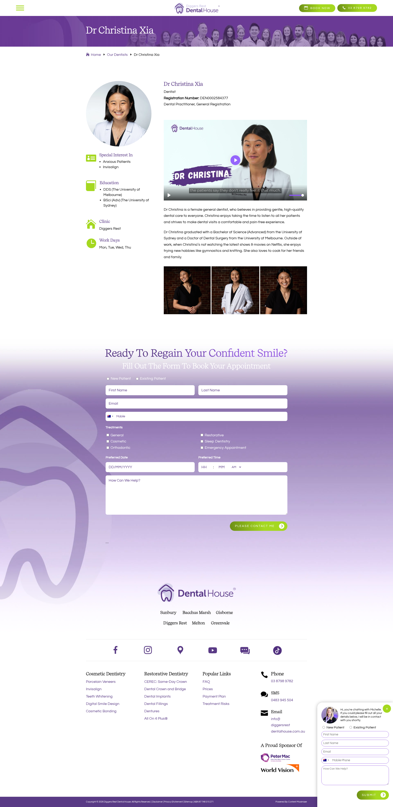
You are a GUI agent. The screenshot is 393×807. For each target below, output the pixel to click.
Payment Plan (214, 696)
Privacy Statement (173, 802)
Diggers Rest (175, 622)
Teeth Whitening (99, 696)
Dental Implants (157, 696)
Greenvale (220, 622)
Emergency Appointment (225, 448)
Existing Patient (153, 378)
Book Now (320, 8)
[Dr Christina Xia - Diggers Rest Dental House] (235, 313)
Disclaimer (157, 802)
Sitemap (188, 802)
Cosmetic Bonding (101, 711)
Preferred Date (117, 457)
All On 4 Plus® (156, 718)
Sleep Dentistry (217, 441)
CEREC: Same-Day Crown (165, 682)
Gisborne (224, 612)
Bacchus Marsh (197, 612)
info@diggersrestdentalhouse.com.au (288, 725)
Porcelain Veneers (101, 682)
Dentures (151, 711)
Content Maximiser (297, 802)
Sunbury (168, 612)
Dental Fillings (156, 704)
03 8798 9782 (360, 8)
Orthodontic (120, 448)
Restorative (214, 435)
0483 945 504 (282, 700)
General (117, 435)
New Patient (121, 378)
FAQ (206, 682)
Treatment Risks (216, 704)
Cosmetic (118, 441)
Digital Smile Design (102, 704)
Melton (198, 622)
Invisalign (94, 689)
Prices (208, 689)
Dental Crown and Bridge (165, 689)
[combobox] (110, 416)
